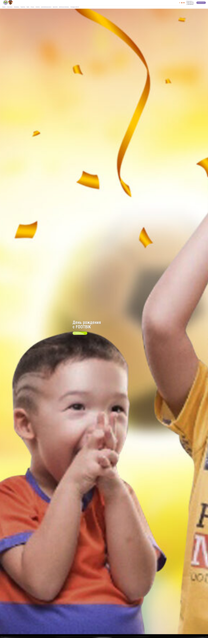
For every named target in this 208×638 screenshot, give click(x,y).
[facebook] (179, 2)
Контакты (38, 7)
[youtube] (184, 2)
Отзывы (32, 7)
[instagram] (181, 2)
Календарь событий (75, 7)
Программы (16, 7)
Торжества (23, 7)
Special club (55, 7)
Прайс (28, 7)
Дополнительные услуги (46, 7)
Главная (3, 7)
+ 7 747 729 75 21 (189, 4)
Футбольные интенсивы (64, 7)
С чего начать (9, 7)
